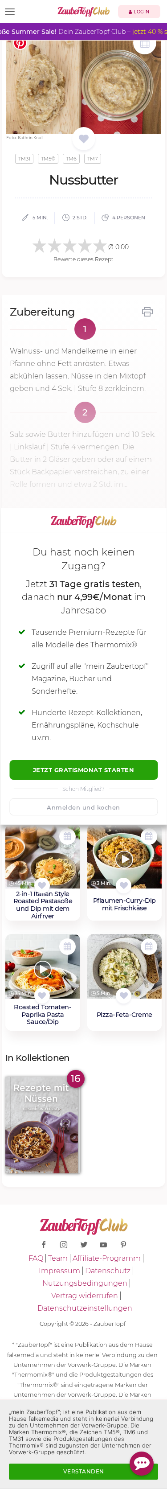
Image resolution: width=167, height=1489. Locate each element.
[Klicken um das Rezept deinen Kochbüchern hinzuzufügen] (42, 885)
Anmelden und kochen (83, 807)
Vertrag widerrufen (84, 1296)
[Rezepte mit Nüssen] (42, 1125)
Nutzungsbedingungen (84, 1283)
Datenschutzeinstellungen (84, 1308)
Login (141, 12)
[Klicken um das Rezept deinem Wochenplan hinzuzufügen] (67, 836)
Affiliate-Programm (107, 1258)
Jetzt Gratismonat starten (83, 769)
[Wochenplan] (144, 44)
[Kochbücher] (83, 139)
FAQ (36, 1258)
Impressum (59, 1271)
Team (58, 1258)
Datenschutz (107, 1271)
